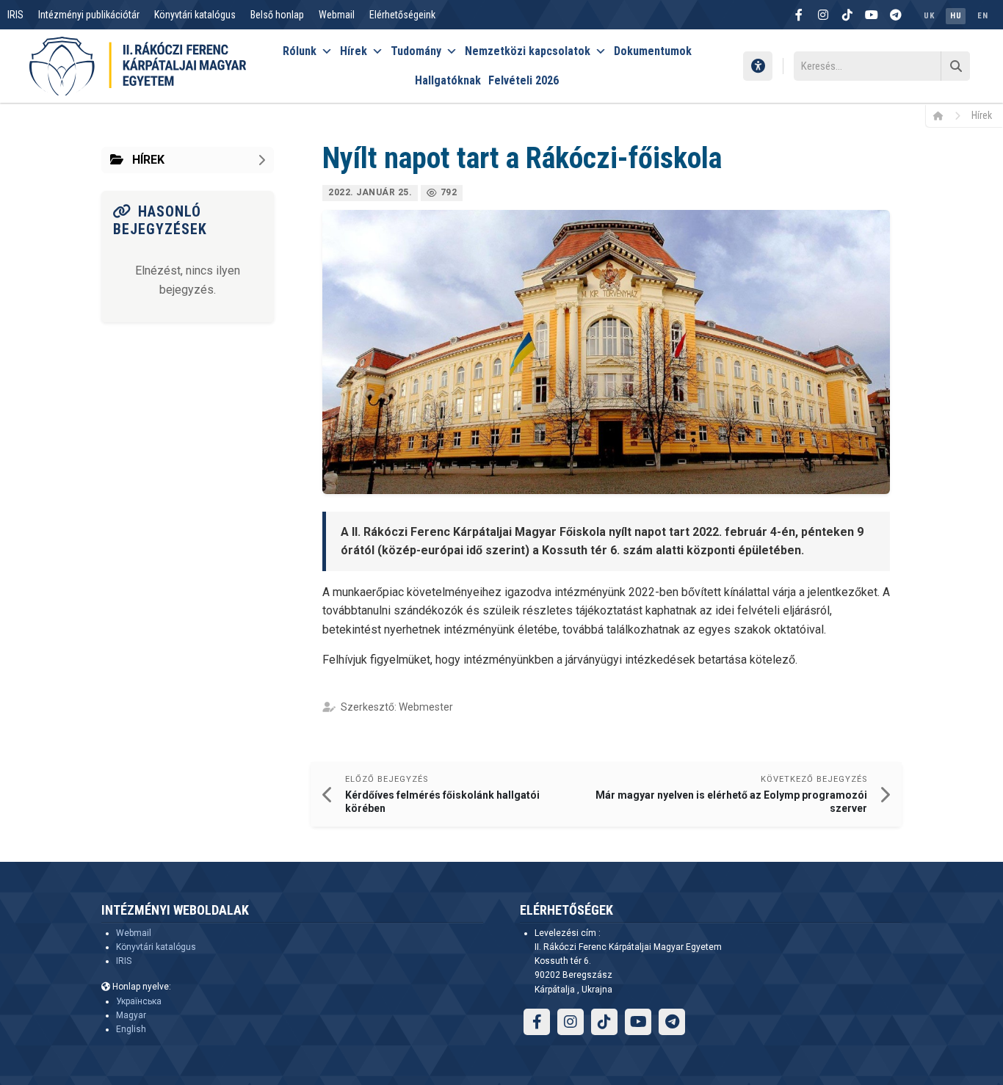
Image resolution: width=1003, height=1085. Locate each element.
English (131, 1029)
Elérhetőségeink (402, 15)
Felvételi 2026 (523, 80)
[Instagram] (823, 14)
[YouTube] (871, 14)
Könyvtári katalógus (195, 15)
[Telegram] (896, 14)
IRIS (15, 15)
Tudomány (416, 51)
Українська (139, 1001)
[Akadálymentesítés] (757, 66)
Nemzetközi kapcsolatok (527, 51)
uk (929, 16)
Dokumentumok (653, 51)
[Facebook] (799, 14)
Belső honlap (277, 15)
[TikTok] (847, 14)
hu (955, 16)
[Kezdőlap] (943, 115)
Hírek (353, 51)
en (982, 16)
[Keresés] (955, 66)
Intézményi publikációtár (89, 15)
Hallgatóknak (448, 80)
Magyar (131, 1015)
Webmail (337, 15)
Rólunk (299, 51)
